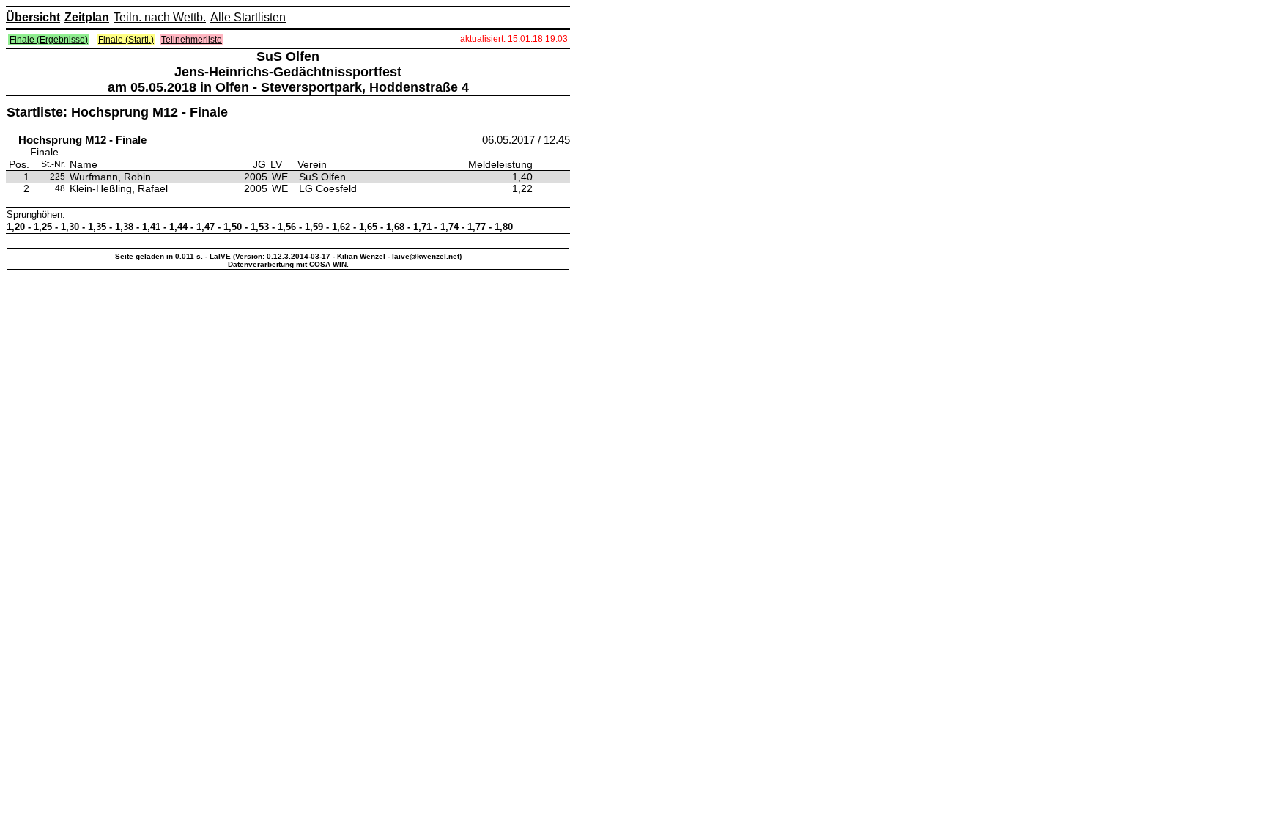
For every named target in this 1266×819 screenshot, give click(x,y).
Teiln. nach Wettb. (160, 17)
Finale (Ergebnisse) (49, 39)
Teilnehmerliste (191, 39)
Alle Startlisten (248, 17)
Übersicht (33, 17)
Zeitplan (86, 17)
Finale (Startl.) (126, 39)
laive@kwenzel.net (425, 256)
